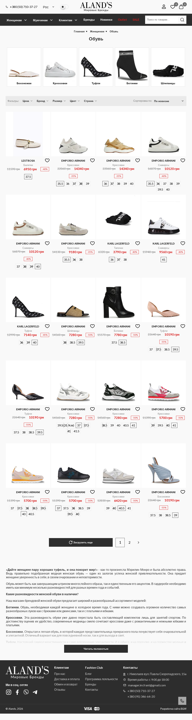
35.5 (60, 183)
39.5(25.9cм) (65, 425)
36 (67, 183)
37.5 (28, 176)
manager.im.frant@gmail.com (147, 685)
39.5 (160, 189)
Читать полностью (96, 648)
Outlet (122, 19)
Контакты (91, 689)
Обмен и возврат (65, 684)
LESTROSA (28, 160)
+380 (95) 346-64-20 (141, 696)
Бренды (89, 19)
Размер (57, 100)
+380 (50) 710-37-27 (23, 6)
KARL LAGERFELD (118, 243)
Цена (26, 100)
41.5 (76, 431)
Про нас (59, 673)
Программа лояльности (101, 679)
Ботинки (132, 83)
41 (163, 259)
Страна (88, 100)
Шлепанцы (168, 83)
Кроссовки (60, 83)
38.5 (72, 342)
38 (80, 183)
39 (87, 183)
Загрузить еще (83, 542)
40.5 (126, 425)
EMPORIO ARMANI (73, 160)
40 (131, 183)
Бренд (41, 100)
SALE (136, 19)
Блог (88, 673)
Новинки (106, 19)
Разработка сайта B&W (173, 708)
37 (74, 183)
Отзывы (59, 689)
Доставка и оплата (67, 679)
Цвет (73, 100)
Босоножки (24, 83)
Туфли (96, 83)
